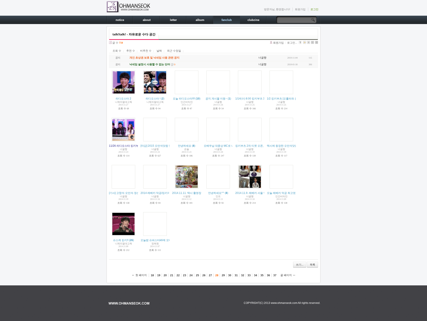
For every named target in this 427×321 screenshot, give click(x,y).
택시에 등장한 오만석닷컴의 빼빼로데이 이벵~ (294, 145)
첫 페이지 (141, 275)
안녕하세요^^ (216, 193)
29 (223, 275)
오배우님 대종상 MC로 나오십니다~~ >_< (228, 145)
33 (249, 275)
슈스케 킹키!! (120, 240)
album (200, 20)
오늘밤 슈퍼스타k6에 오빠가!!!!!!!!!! (161, 240)
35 (262, 275)
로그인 (314, 9)
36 (268, 275)
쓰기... (299, 264)
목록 (312, 264)
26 (203, 275)
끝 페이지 (286, 275)
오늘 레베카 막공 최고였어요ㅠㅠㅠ (288, 193)
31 (236, 275)
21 (171, 275)
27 (210, 275)
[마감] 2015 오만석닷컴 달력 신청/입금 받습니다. (169, 145)
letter (173, 20)
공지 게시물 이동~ (216, 98)
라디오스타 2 (123, 98)
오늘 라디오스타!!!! (184, 98)
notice (120, 20)
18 (152, 275)
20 (165, 275)
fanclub (227, 20)
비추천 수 (145, 50)
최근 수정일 (174, 50)
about (147, 20)
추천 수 (130, 50)
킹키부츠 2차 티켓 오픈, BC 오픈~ (255, 145)
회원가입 (300, 9)
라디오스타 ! (153, 98)
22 (178, 275)
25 (197, 275)
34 (255, 275)
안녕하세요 (184, 145)
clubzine (253, 20)
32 (242, 275)
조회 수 (117, 50)
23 (184, 275)
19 (158, 275)
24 (191, 275)
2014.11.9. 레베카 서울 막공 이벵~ (255, 193)
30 (229, 275)
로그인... (292, 42)
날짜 (159, 50)
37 (274, 275)
